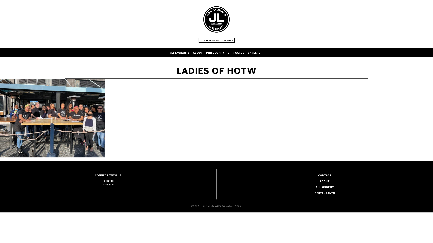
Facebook (108, 180)
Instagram (108, 184)
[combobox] (217, 40)
